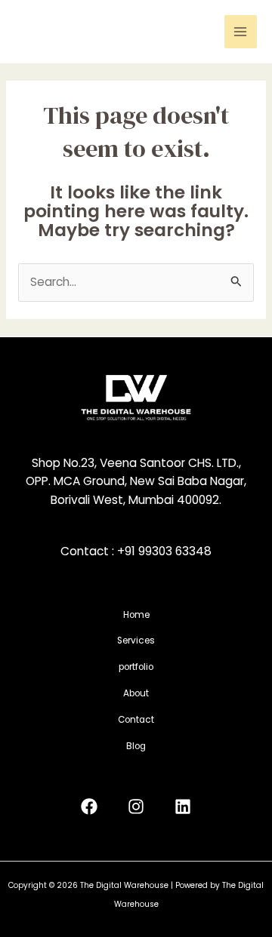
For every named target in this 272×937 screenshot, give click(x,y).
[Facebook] (89, 806)
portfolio (136, 667)
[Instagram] (136, 806)
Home (136, 615)
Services (136, 640)
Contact (136, 720)
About (136, 693)
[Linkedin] (183, 806)
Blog (136, 746)
